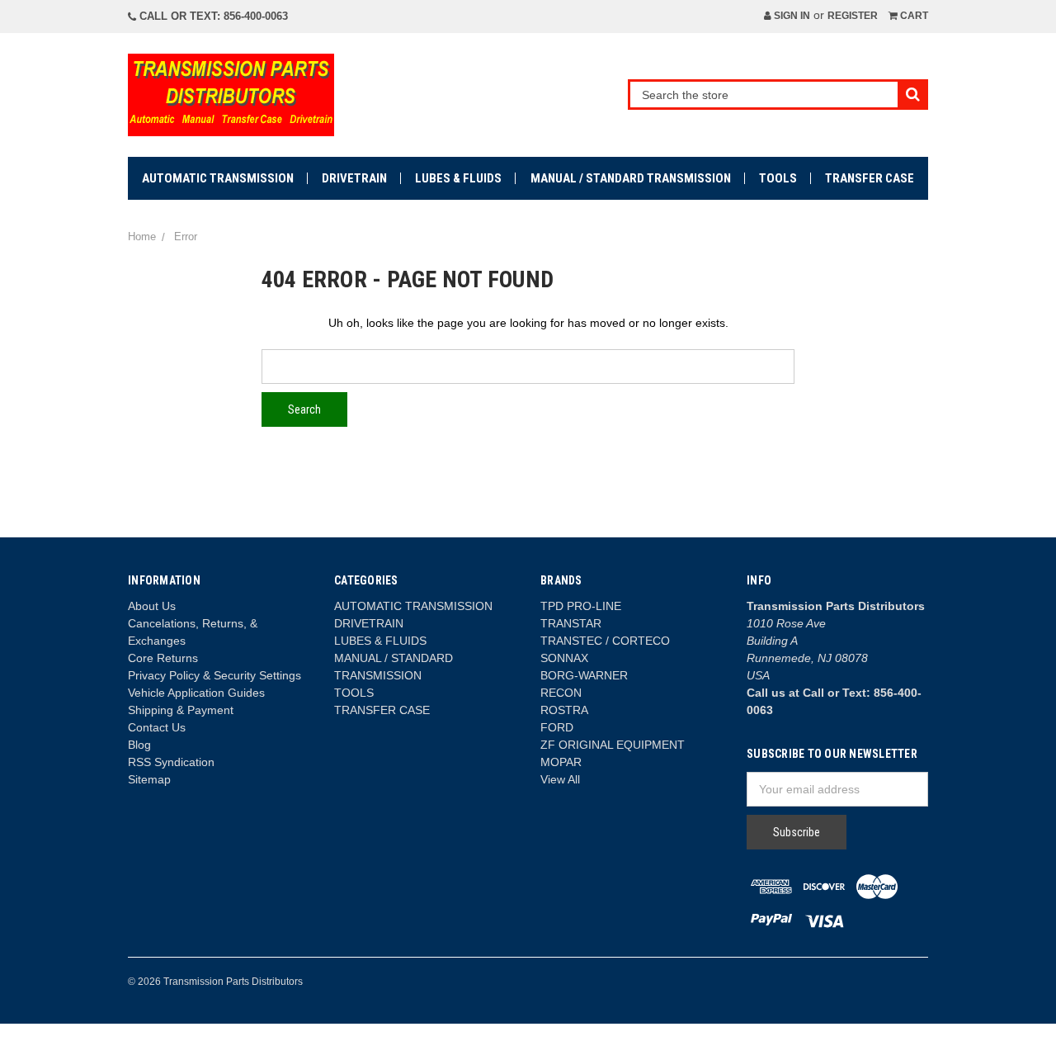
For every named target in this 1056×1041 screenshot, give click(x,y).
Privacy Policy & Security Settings (214, 675)
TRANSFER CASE (869, 178)
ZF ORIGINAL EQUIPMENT (612, 744)
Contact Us (157, 727)
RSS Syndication (171, 762)
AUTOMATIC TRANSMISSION (218, 178)
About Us (152, 606)
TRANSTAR (570, 623)
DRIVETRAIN (354, 178)
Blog (139, 744)
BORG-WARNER (584, 675)
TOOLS (778, 178)
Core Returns (163, 658)
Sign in (790, 15)
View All (560, 779)
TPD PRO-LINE (580, 606)
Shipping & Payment (180, 710)
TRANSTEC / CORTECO (605, 640)
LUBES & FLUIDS (458, 178)
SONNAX (564, 658)
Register (852, 15)
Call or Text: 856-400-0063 (212, 16)
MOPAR (561, 762)
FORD (556, 727)
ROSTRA (564, 710)
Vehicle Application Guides (196, 692)
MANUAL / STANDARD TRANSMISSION (630, 178)
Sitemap (149, 779)
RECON (561, 692)
